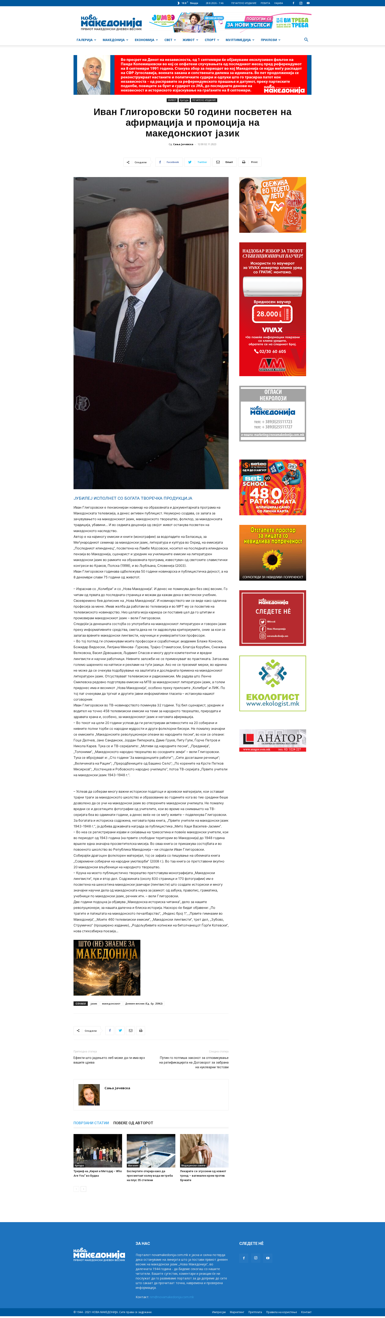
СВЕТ (168, 40)
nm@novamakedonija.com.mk (172, 1297)
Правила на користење (281, 1312)
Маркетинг (237, 1312)
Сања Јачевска (183, 144)
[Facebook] (293, 3)
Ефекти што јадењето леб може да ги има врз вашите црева (109, 1060)
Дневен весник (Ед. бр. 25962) (144, 1003)
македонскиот (111, 1003)
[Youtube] (308, 3)
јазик (94, 1003)
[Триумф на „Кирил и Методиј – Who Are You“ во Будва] (98, 1150)
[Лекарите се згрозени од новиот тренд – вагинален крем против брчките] (204, 1150)
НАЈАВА (278, 3)
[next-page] (83, 1189)
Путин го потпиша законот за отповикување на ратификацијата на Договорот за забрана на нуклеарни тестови (194, 1062)
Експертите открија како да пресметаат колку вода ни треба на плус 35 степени (150, 1175)
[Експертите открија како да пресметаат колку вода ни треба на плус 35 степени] (151, 1150)
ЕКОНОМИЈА (144, 40)
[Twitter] (120, 1030)
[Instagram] (300, 3)
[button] (306, 40)
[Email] (130, 1030)
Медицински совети (193, 1165)
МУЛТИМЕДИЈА (238, 40)
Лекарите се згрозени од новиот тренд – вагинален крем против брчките (203, 1175)
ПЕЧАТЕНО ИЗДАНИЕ (243, 3)
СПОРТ (210, 40)
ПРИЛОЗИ (269, 40)
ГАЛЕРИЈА (85, 40)
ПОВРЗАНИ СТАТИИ (91, 1123)
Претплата (255, 1312)
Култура (184, 100)
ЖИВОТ (188, 40)
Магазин (133, 1165)
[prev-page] (76, 1189)
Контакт (306, 1312)
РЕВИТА (265, 3)
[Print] (140, 1030)
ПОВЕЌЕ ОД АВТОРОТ (133, 1123)
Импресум (219, 1312)
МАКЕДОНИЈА (114, 40)
